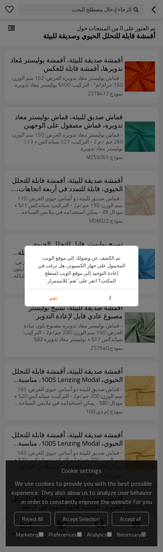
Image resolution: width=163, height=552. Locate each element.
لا (110, 297)
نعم (53, 297)
